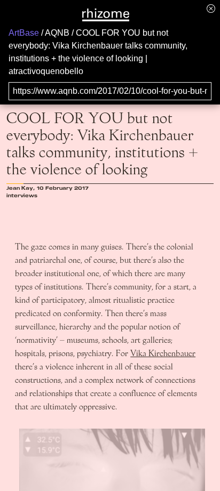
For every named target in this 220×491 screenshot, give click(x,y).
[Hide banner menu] (211, 8)
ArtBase (24, 32)
